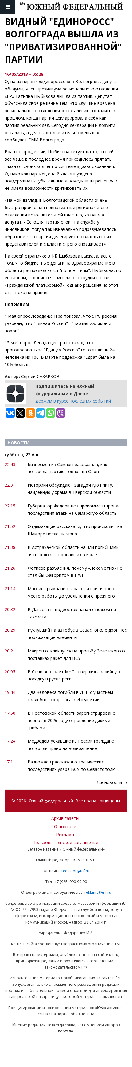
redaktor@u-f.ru (75, 871)
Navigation (7, 7)
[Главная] (75, 7)
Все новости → (111, 782)
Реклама (65, 834)
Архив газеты (65, 818)
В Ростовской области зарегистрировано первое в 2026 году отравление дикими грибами (71, 720)
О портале (65, 826)
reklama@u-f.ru (97, 892)
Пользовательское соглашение (65, 842)
